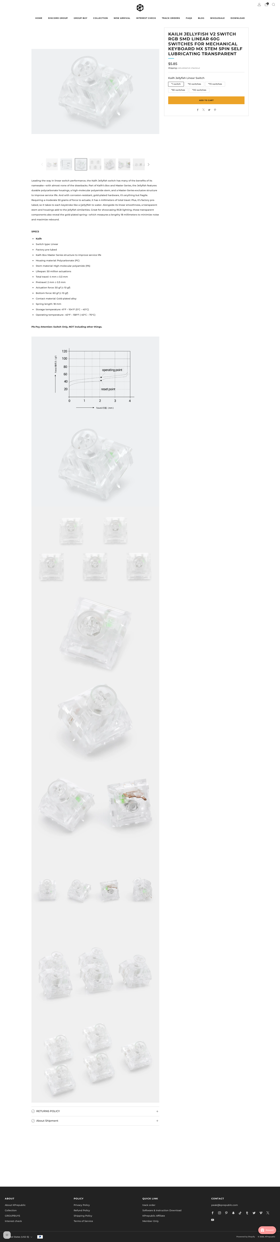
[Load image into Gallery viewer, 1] (52, 164)
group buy (80, 18)
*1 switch (176, 84)
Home (38, 18)
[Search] (273, 4)
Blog (201, 18)
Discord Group (58, 18)
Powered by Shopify (245, 1237)
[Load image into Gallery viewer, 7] (139, 164)
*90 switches (178, 90)
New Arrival (122, 18)
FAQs (189, 18)
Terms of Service (83, 1221)
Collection (11, 1210)
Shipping (172, 68)
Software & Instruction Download (161, 1210)
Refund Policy (82, 1210)
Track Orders (171, 18)
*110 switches (199, 90)
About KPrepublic (15, 1205)
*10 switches (194, 84)
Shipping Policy (83, 1215)
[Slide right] (148, 164)
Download (238, 18)
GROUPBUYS (12, 1215)
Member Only (150, 1221)
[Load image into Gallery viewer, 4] (95, 164)
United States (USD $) (17, 1237)
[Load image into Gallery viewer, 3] (81, 164)
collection (100, 18)
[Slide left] (42, 164)
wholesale (217, 18)
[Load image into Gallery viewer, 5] (110, 164)
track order (148, 1205)
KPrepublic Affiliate (153, 1215)
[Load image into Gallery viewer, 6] (124, 164)
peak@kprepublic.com (224, 1205)
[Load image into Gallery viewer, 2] (66, 164)
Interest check (146, 18)
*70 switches (215, 84)
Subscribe (179, 1170)
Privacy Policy (82, 1205)
